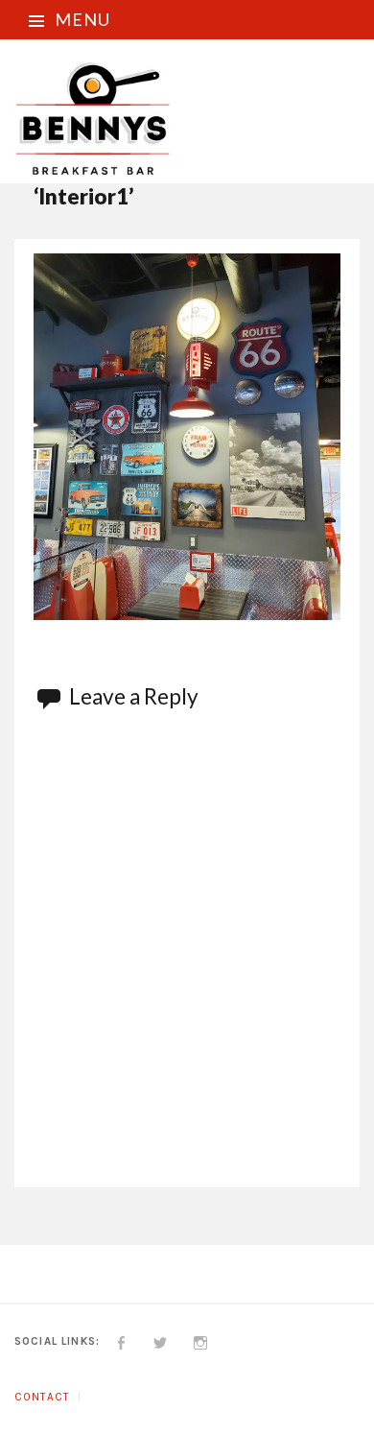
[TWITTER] (161, 1341)
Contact (41, 1396)
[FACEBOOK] (121, 1341)
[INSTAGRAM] (201, 1341)
